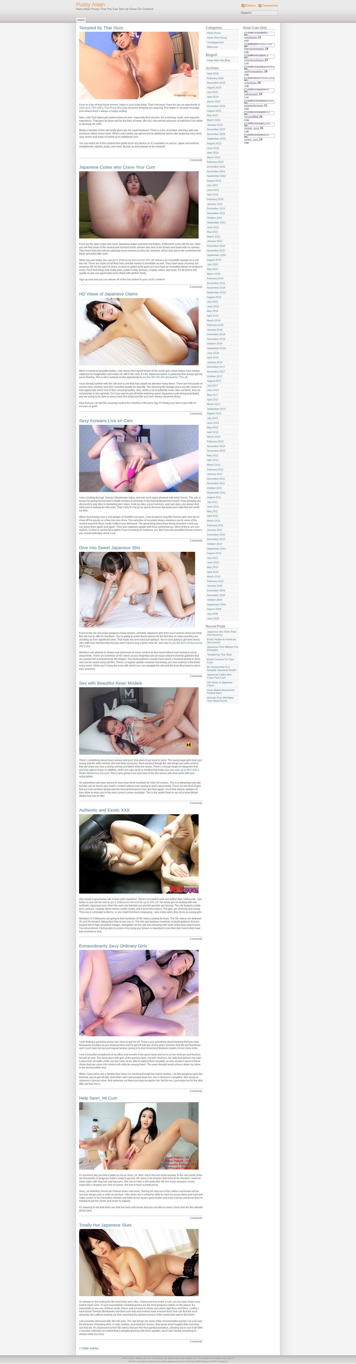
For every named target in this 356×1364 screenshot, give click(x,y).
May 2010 (212, 567)
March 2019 (213, 320)
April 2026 (213, 73)
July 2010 (212, 558)
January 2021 (214, 241)
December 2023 (216, 129)
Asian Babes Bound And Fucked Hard (220, 692)
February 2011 (215, 525)
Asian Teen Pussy (217, 37)
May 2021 (212, 231)
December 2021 (216, 208)
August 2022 (214, 180)
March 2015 (213, 436)
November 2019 (216, 287)
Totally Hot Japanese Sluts (105, 1225)
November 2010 (216, 539)
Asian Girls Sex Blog (218, 60)
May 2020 (212, 269)
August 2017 (214, 380)
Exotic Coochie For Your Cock (220, 661)
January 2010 (214, 585)
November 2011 (216, 483)
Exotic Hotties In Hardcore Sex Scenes (221, 641)
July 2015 (212, 418)
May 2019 (212, 311)
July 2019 (212, 301)
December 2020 (216, 245)
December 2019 (216, 283)
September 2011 (216, 492)
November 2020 (216, 250)
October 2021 (214, 217)
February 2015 (215, 441)
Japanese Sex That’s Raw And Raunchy (221, 633)
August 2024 (214, 110)
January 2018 (214, 362)
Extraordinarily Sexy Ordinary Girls (113, 945)
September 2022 (216, 176)
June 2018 (213, 353)
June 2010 (213, 562)
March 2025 (213, 101)
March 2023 (213, 157)
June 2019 (213, 306)
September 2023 (216, 138)
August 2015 (214, 413)
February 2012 (215, 469)
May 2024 (212, 115)
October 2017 (214, 376)
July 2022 (212, 185)
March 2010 (213, 576)
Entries (250, 5)
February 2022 (215, 199)
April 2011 (212, 516)
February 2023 (215, 162)
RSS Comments (220, 1361)
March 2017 (213, 404)
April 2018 (213, 357)
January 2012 (214, 474)
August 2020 (214, 259)
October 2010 (214, 544)
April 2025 (213, 96)
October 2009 (214, 599)
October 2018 (214, 343)
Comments (270, 5)
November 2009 (216, 595)
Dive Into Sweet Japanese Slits (109, 547)
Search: (246, 12)
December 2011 (216, 478)
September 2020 (216, 255)
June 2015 (213, 423)
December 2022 (216, 166)
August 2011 (214, 497)
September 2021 (216, 222)
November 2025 (216, 82)
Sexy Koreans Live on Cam (106, 420)
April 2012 (213, 460)
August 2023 (214, 143)
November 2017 (216, 371)
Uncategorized (215, 42)
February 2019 (215, 325)
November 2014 (216, 446)
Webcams (212, 47)
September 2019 (216, 292)
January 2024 (214, 124)
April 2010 (213, 572)
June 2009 (213, 618)
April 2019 (213, 315)
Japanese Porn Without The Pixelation (222, 649)
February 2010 (215, 581)
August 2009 (214, 609)
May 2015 (212, 427)
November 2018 (216, 339)
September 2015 (216, 409)
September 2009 (216, 604)
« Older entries (89, 1348)
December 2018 (216, 334)
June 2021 (213, 227)
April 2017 (213, 399)
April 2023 (213, 152)
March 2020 (213, 274)
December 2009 (216, 590)
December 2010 (216, 534)
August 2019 (214, 297)
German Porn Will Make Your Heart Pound (220, 699)
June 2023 (213, 148)
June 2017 (213, 390)
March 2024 (213, 120)
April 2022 (213, 194)
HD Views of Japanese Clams (108, 293)
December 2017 (216, 366)
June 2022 (213, 190)
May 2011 (212, 511)
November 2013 (216, 450)
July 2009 (212, 613)
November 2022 (216, 171)
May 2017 (212, 395)
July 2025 (212, 92)
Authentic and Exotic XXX (104, 810)
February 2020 (215, 278)
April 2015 (213, 432)
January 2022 (214, 204)
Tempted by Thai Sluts (101, 27)
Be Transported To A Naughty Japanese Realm (221, 669)
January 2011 (214, 530)
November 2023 (216, 134)
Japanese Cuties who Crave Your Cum (117, 167)
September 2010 (216, 548)
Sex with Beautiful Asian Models (110, 683)
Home (80, 20)
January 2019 (214, 329)
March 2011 (213, 520)
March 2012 (213, 464)
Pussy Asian (90, 4)
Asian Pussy (214, 33)
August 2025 (214, 87)
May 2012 (212, 455)
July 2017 (212, 385)
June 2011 (213, 506)
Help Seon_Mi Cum (98, 1098)
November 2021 (216, 213)
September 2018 (216, 348)
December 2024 (216, 106)
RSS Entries (202, 1361)
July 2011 (212, 502)
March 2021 (213, 236)
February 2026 (215, 78)
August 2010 (214, 553)
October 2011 (214, 488)
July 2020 (212, 264)
